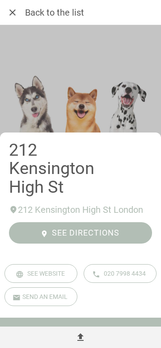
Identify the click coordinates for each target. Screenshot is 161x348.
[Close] (12, 12)
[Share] (80, 337)
